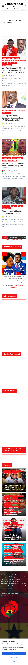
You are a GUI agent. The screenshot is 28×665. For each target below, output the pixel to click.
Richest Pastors (12, 63)
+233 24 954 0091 (9, 596)
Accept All (14, 653)
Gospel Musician (17, 500)
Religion (5, 63)
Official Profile (7, 505)
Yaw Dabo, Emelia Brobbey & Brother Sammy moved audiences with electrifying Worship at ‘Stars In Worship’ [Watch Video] (13, 72)
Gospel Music (7, 550)
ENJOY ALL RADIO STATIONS (14, 239)
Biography (6, 498)
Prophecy (23, 60)
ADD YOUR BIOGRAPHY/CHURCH (14, 235)
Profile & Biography (18, 525)
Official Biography (14, 502)
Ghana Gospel (6, 60)
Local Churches (16, 471)
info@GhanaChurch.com (11, 598)
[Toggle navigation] (3, 6)
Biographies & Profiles (17, 495)
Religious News (21, 110)
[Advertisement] (14, 29)
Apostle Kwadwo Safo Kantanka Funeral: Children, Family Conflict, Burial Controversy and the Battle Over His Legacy (14, 490)
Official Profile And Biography (11, 507)
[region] (14, 652)
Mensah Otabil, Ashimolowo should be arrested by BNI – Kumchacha (13, 165)
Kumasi (6, 502)
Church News (6, 110)
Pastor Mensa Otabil (17, 158)
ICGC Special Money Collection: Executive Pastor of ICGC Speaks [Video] (13, 117)
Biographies (7, 495)
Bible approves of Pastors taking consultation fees (12, 212)
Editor (6, 75)
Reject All (14, 661)
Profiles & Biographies (9, 527)
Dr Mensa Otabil (6, 158)
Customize (14, 657)
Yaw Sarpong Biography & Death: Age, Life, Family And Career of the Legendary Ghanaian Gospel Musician (14, 564)
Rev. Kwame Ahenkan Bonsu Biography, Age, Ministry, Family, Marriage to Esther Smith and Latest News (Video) (14, 514)
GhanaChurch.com (14, 5)
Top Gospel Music (7, 65)
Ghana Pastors (15, 60)
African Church (6, 58)
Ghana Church (15, 58)
